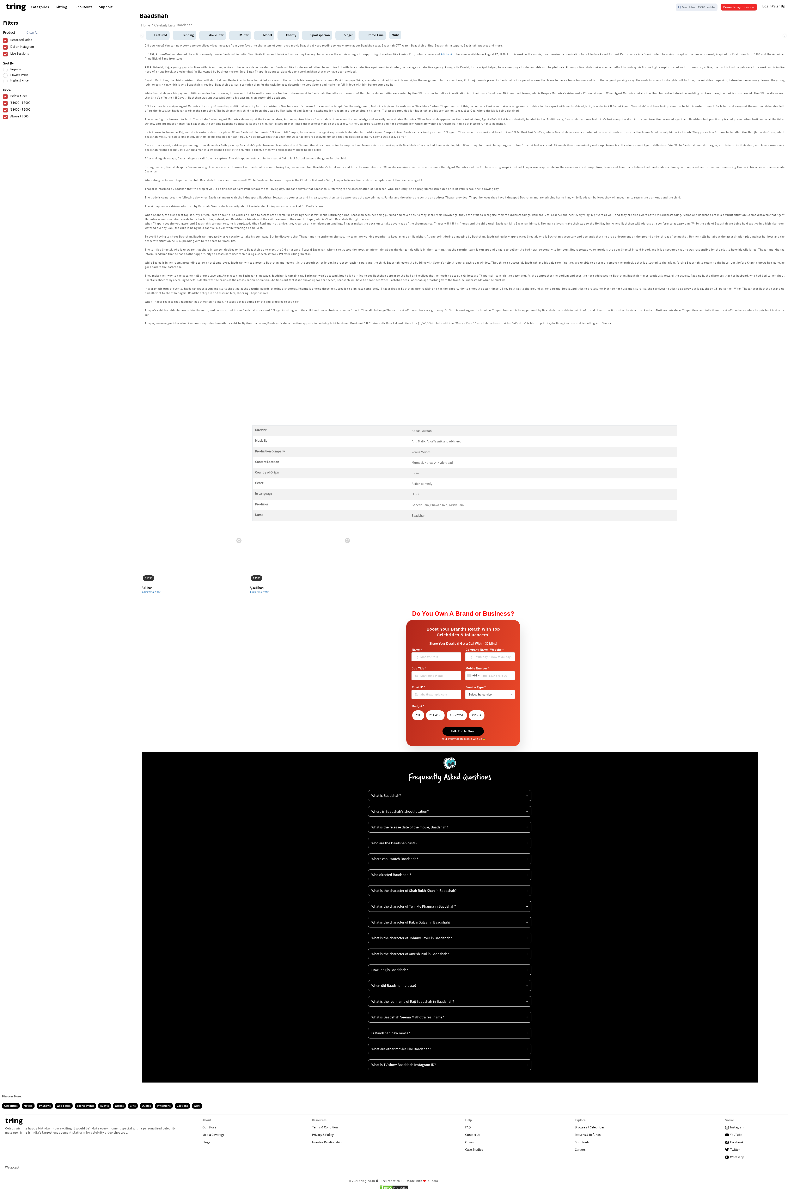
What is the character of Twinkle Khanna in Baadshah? (413, 906)
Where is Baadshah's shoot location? (400, 811)
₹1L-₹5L (435, 715)
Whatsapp (736, 1157)
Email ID (418, 687)
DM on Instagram (22, 46)
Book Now (152, 577)
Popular (16, 69)
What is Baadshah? (386, 795)
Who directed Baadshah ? (391, 874)
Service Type (475, 687)
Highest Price (19, 80)
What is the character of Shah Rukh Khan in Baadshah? (414, 890)
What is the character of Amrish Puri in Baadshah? (410, 953)
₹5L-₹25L (457, 715)
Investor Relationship (327, 1142)
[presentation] (142, 35)
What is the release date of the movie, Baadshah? (409, 827)
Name (417, 649)
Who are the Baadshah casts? (394, 843)
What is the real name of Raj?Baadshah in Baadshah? (412, 1001)
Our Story (209, 1127)
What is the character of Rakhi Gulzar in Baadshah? (411, 922)
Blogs (206, 1142)
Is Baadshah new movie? (390, 1033)
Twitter (734, 1149)
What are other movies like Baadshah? (401, 1049)
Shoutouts (582, 1142)
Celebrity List (163, 25)
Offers (469, 1142)
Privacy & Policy (323, 1135)
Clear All (32, 32)
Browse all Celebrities (590, 1127)
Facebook (736, 1142)
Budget (418, 706)
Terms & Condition (325, 1127)
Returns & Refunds (588, 1135)
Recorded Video (21, 39)
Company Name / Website (484, 649)
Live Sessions (19, 53)
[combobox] (473, 675)
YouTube (735, 1135)
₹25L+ (476, 715)
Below (18, 95)
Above (19, 116)
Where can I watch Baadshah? (394, 858)
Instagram (736, 1127)
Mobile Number (477, 668)
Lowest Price (19, 74)
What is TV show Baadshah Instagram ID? (403, 1064)
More (395, 35)
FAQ (468, 1127)
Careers (580, 1149)
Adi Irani (446, 54)
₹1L (418, 715)
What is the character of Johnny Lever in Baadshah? (411, 938)
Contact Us (472, 1135)
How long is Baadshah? (389, 969)
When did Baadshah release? (393, 985)
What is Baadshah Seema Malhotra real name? (407, 1017)
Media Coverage (213, 1135)
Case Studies (474, 1149)
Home (145, 25)
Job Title (419, 668)
